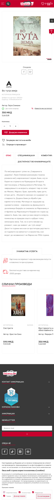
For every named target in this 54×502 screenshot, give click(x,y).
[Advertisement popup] (27, 31)
